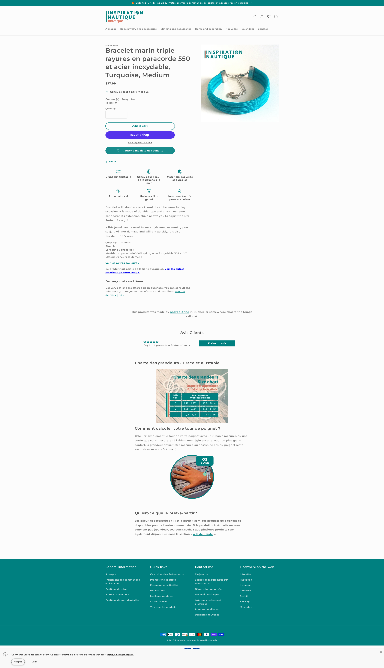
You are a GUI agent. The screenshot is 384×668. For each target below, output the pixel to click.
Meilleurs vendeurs (161, 596)
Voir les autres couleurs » (122, 263)
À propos (111, 574)
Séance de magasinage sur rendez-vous (211, 581)
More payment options (140, 142)
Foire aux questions (117, 594)
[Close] (381, 651)
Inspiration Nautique (185, 640)
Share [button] (112, 161)
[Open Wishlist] (268, 16)
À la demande (203, 534)
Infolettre (245, 574)
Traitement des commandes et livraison (122, 581)
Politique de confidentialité (122, 600)
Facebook (246, 579)
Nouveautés (157, 590)
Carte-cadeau (158, 601)
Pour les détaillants (207, 609)
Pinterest (245, 590)
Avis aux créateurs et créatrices (208, 602)
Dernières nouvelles (207, 614)
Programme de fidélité (164, 585)
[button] (255, 16)
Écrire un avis (217, 343)
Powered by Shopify (207, 640)
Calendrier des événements (167, 574)
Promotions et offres (163, 579)
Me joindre (201, 574)
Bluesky (245, 601)
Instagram (246, 585)
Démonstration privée (208, 589)
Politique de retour (117, 589)
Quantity (110, 108)
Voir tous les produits (163, 607)
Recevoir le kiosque (207, 594)
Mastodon (246, 607)
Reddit (244, 596)
